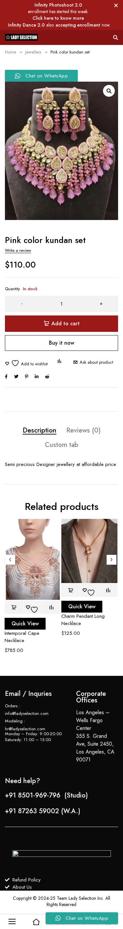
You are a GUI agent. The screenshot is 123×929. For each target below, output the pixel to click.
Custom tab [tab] (61, 445)
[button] (109, 91)
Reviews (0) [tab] (83, 430)
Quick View (25, 623)
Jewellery (33, 52)
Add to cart (65, 323)
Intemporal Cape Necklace (22, 637)
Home (10, 52)
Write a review (18, 250)
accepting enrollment (77, 25)
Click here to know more (58, 18)
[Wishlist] (26, 363)
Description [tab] (39, 430)
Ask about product (96, 362)
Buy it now (61, 343)
